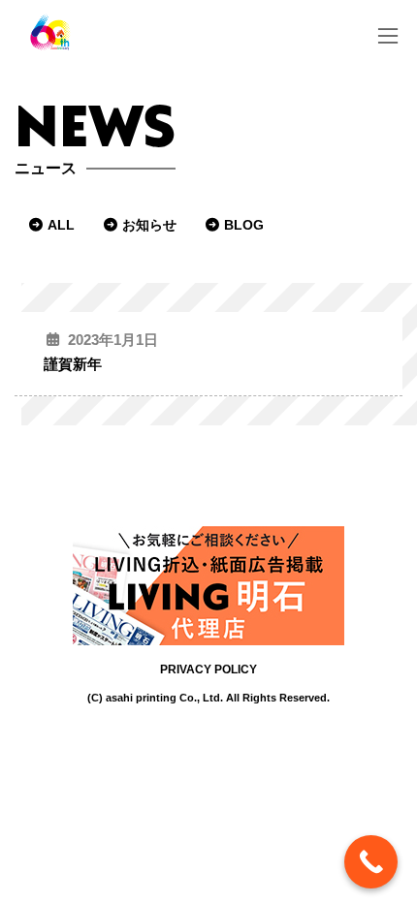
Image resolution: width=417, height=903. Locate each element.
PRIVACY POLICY (208, 669)
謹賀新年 (73, 364)
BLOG (244, 225)
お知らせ (149, 225)
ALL (61, 225)
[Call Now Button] (371, 861)
